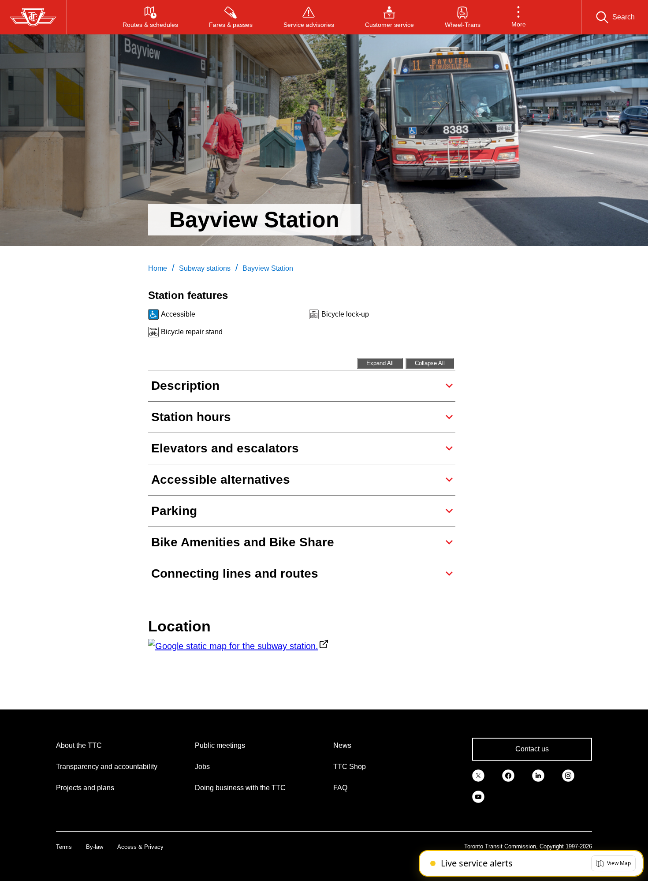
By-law (94, 847)
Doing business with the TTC (240, 787)
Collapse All (430, 363)
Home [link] (157, 268)
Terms (64, 847)
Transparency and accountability (106, 766)
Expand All (380, 363)
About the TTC (79, 745)
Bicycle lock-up (345, 314)
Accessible (178, 314)
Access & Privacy (140, 847)
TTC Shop (349, 766)
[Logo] (33, 17)
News (342, 745)
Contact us (532, 749)
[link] (478, 775)
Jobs (202, 766)
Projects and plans (85, 787)
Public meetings (220, 745)
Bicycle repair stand (192, 332)
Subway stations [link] (205, 268)
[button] (518, 17)
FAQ (340, 787)
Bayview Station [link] (267, 268)
